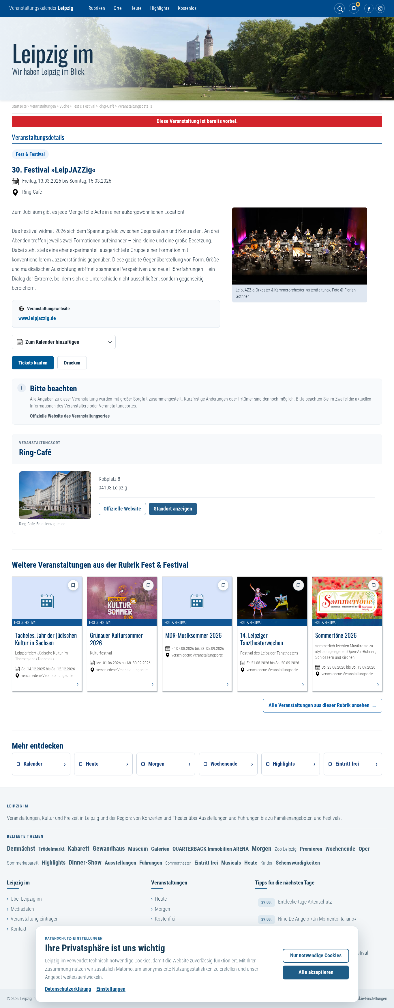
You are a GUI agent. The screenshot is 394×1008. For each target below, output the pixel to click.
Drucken (72, 363)
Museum (138, 848)
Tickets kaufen (32, 363)
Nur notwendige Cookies (316, 955)
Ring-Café (106, 106)
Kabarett (78, 848)
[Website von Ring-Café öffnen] (55, 495)
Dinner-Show (85, 862)
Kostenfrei (165, 919)
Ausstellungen (120, 862)
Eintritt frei (206, 862)
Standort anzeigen (173, 509)
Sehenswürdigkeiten (298, 862)
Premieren (311, 849)
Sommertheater (178, 863)
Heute (136, 8)
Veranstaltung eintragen (35, 919)
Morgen (261, 848)
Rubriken (97, 8)
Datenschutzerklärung (68, 989)
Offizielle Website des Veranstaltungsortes (70, 416)
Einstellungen (110, 989)
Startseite (19, 106)
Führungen (150, 862)
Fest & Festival (83, 106)
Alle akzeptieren (316, 972)
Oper (364, 848)
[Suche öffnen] (339, 8)
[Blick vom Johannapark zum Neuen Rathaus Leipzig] (197, 58)
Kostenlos (187, 8)
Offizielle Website (122, 509)
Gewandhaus (109, 848)
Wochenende (340, 848)
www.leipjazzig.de (37, 318)
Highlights (159, 8)
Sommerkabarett (23, 863)
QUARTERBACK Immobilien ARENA (210, 849)
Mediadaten (22, 909)
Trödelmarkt (51, 849)
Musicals (231, 862)
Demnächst (21, 848)
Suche (64, 106)
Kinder (266, 863)
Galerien (160, 849)
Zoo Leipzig (286, 849)
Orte (118, 8)
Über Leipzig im (26, 899)
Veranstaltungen (43, 106)
